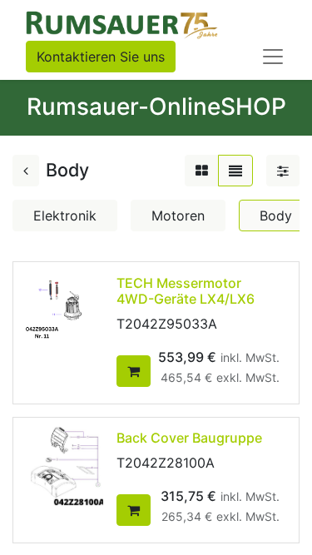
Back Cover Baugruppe (189, 437)
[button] (133, 371)
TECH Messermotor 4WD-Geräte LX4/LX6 (185, 291)
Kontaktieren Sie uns (101, 56)
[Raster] (202, 170)
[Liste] (235, 170)
